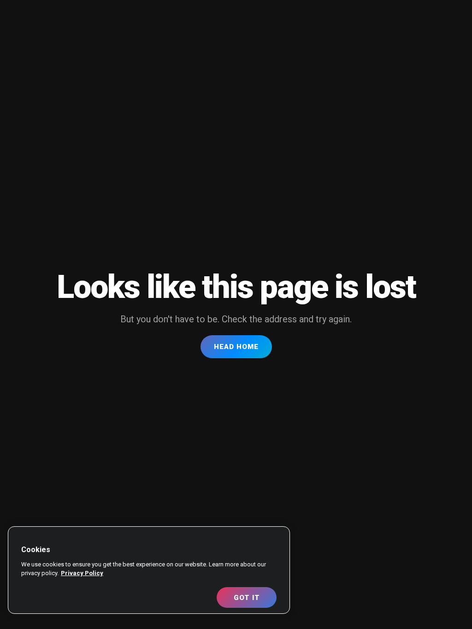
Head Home (236, 347)
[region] (148, 570)
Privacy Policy (82, 573)
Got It (247, 598)
